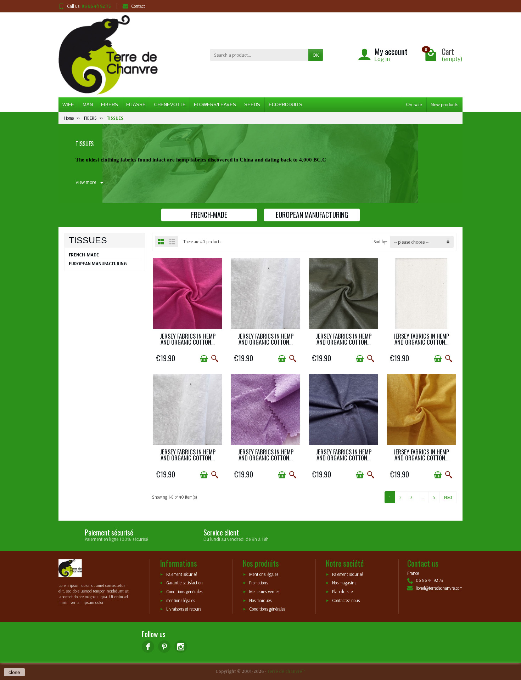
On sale (414, 104)
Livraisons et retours (183, 609)
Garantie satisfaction (184, 583)
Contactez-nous (346, 600)
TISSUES (88, 240)
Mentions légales (263, 574)
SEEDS (252, 104)
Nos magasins (344, 583)
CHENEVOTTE (170, 104)
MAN (88, 104)
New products (445, 104)
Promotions (258, 583)
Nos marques (260, 600)
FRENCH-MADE (84, 254)
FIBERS (109, 104)
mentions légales (180, 600)
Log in (382, 59)
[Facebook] (148, 646)
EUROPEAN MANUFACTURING (98, 263)
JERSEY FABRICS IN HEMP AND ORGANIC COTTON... (187, 339)
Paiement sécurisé (181, 574)
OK (316, 55)
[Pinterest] (164, 646)
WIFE (68, 104)
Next (448, 497)
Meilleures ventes (264, 592)
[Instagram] (180, 646)
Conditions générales (184, 592)
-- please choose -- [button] (411, 242)
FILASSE (136, 104)
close (14, 672)
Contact (138, 6)
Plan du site (342, 592)
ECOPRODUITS (285, 104)
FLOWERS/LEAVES (215, 104)
